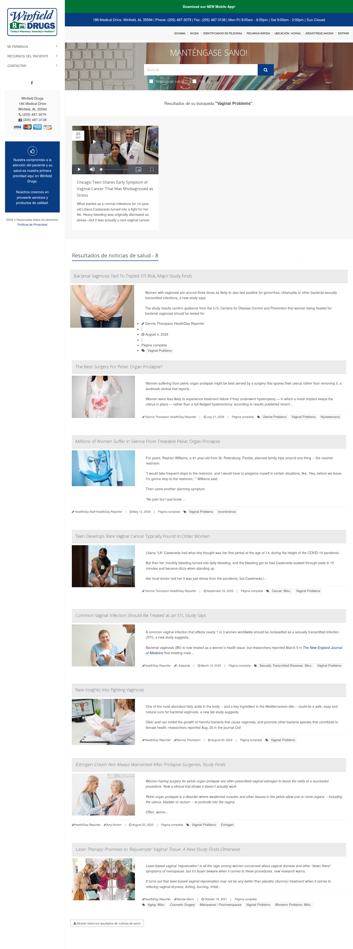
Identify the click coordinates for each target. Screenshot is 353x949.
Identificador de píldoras (222, 33)
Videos (204, 81)
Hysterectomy (330, 416)
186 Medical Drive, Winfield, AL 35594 (122, 19)
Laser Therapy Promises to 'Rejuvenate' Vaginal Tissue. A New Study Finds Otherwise (157, 849)
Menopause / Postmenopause (220, 904)
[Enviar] (266, 70)
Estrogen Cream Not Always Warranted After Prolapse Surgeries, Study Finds (150, 764)
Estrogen (227, 824)
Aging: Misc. (156, 904)
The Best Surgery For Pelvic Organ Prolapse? (119, 366)
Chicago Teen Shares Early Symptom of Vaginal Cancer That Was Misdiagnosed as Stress (115, 189)
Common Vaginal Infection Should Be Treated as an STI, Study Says (140, 615)
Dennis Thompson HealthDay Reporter (174, 323)
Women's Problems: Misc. (293, 904)
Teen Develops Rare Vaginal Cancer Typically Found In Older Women (142, 536)
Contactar (16, 65)
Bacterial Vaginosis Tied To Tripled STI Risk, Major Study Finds (133, 276)
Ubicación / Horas (287, 33)
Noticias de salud (170, 81)
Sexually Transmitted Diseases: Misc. (286, 665)
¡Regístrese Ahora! (319, 33)
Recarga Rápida (258, 33)
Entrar (343, 33)
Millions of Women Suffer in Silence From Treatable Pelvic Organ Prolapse (147, 441)
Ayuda (194, 33)
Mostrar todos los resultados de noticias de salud (108, 923)
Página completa (154, 345)
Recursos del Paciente (28, 56)
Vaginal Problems (160, 350)
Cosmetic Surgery (182, 904)
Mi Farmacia (17, 46)
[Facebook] (32, 82)
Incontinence (227, 511)
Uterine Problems (275, 416)
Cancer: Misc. (281, 590)
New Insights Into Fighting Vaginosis (109, 690)
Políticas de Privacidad (32, 224)
